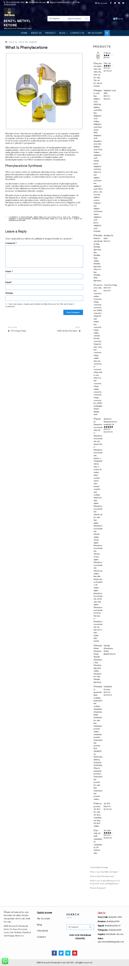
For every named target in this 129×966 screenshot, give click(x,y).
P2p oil (67, 217)
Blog (62, 33)
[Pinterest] (123, 3)
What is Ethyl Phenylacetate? (102, 876)
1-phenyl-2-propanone (21, 217)
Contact (41, 936)
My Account (102, 3)
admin (33, 42)
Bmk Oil (73, 205)
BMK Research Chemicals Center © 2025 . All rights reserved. (64, 962)
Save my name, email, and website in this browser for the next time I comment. (39, 305)
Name (9, 271)
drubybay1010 (114, 930)
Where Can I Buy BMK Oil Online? (104, 872)
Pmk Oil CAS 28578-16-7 (61, 219)
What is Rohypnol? (98, 888)
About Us (36, 33)
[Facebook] (111, 3)
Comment (11, 243)
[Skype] (119, 3)
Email (8, 282)
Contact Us (77, 33)
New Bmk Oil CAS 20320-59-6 (48, 217)
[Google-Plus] (74, 953)
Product (50, 33)
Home (24, 33)
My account (95, 33)
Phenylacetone (40, 219)
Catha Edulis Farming (99, 867)
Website (9, 293)
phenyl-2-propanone (20, 219)
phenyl (76, 217)
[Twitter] (115, 3)
